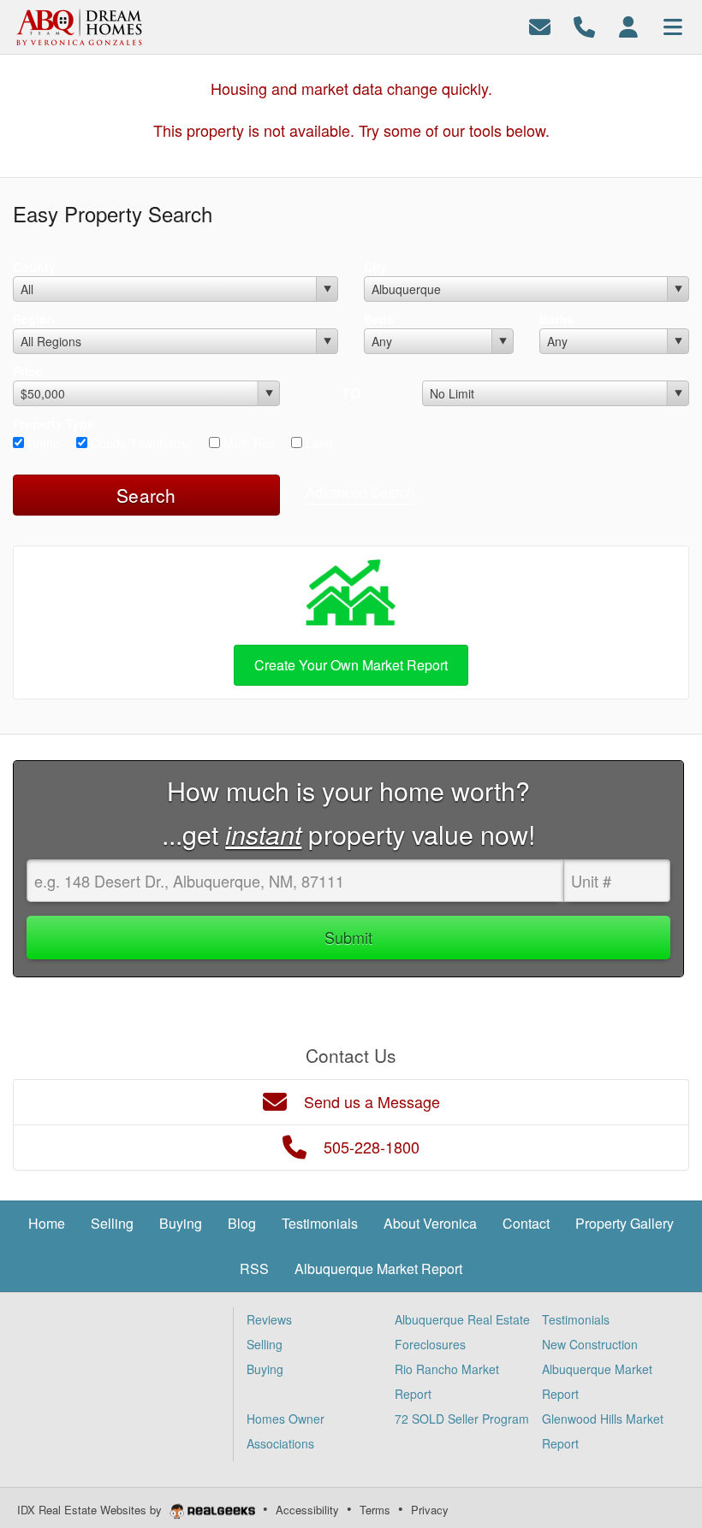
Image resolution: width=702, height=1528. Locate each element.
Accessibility (307, 1509)
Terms (375, 1509)
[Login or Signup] (628, 25)
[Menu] (672, 25)
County (34, 266)
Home (42, 442)
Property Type (53, 423)
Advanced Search (360, 492)
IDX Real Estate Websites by (91, 1509)
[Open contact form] (539, 25)
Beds (379, 318)
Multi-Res (247, 442)
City (375, 266)
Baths (556, 318)
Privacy (430, 1509)
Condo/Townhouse (140, 442)
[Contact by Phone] (584, 25)
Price (27, 371)
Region (34, 318)
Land (317, 442)
